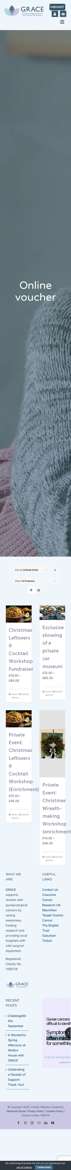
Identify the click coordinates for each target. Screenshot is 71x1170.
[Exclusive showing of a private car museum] (52, 612)
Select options (15, 696)
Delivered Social (16, 1111)
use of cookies (24, 1167)
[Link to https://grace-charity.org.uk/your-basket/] (63, 14)
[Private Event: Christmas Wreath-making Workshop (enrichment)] (52, 743)
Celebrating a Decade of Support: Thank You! (17, 1077)
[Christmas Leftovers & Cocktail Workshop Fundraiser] (19, 613)
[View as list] (38, 590)
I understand (44, 1167)
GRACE (11, 890)
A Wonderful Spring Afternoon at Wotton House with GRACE (17, 1047)
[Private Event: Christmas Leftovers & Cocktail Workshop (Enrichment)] (19, 718)
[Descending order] (55, 570)
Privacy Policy (36, 1111)
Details (25, 694)
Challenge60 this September (17, 1021)
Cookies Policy (54, 1111)
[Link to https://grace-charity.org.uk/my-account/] (55, 14)
